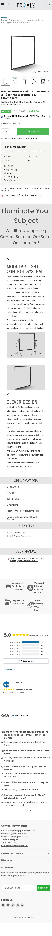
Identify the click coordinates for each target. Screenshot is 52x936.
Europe (29, 138)
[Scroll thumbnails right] (48, 81)
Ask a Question (21, 715)
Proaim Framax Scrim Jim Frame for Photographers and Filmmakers (26, 559)
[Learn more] (50, 117)
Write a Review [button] (27, 661)
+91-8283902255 (9, 842)
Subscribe (43, 888)
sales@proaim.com (18, 845)
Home (4, 18)
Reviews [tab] (8, 669)
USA (35, 138)
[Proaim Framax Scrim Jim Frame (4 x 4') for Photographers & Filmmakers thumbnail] (5, 81)
